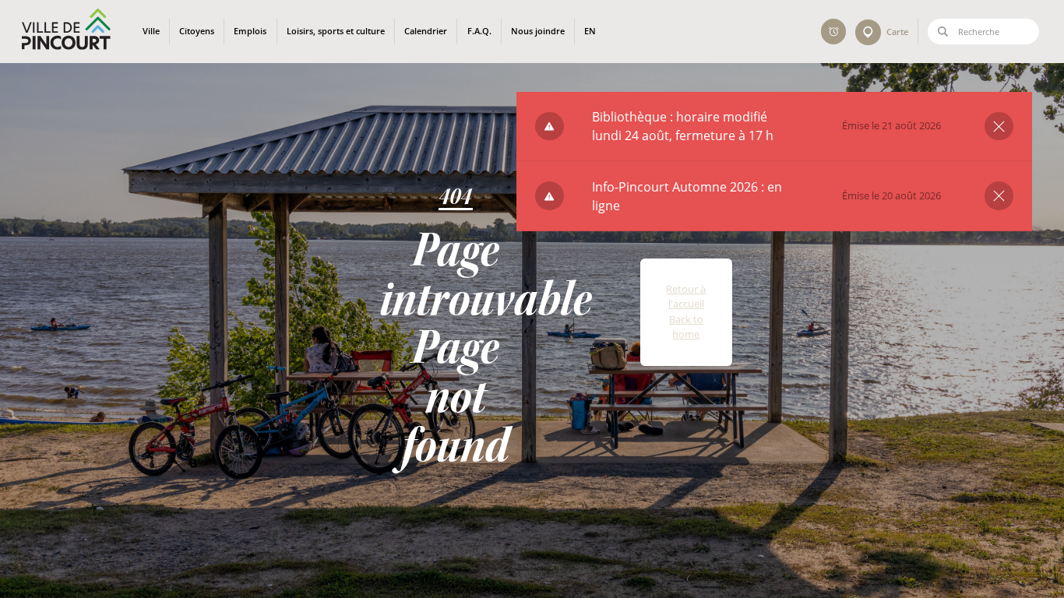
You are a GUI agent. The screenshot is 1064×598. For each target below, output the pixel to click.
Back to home (686, 327)
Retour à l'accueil (686, 296)
